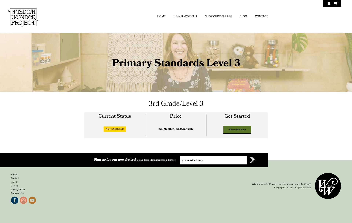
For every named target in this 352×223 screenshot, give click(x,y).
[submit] (252, 160)
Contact (15, 178)
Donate (14, 182)
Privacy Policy (18, 189)
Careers (14, 185)
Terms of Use (17, 193)
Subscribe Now (237, 129)
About (14, 174)
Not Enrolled (115, 129)
